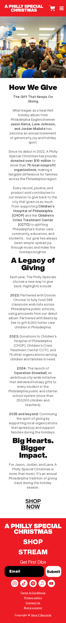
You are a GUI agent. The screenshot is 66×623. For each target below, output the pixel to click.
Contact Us (33, 602)
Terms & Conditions (33, 592)
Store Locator (33, 607)
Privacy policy (33, 597)
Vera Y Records (41, 615)
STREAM (33, 552)
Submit (53, 572)
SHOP (33, 541)
